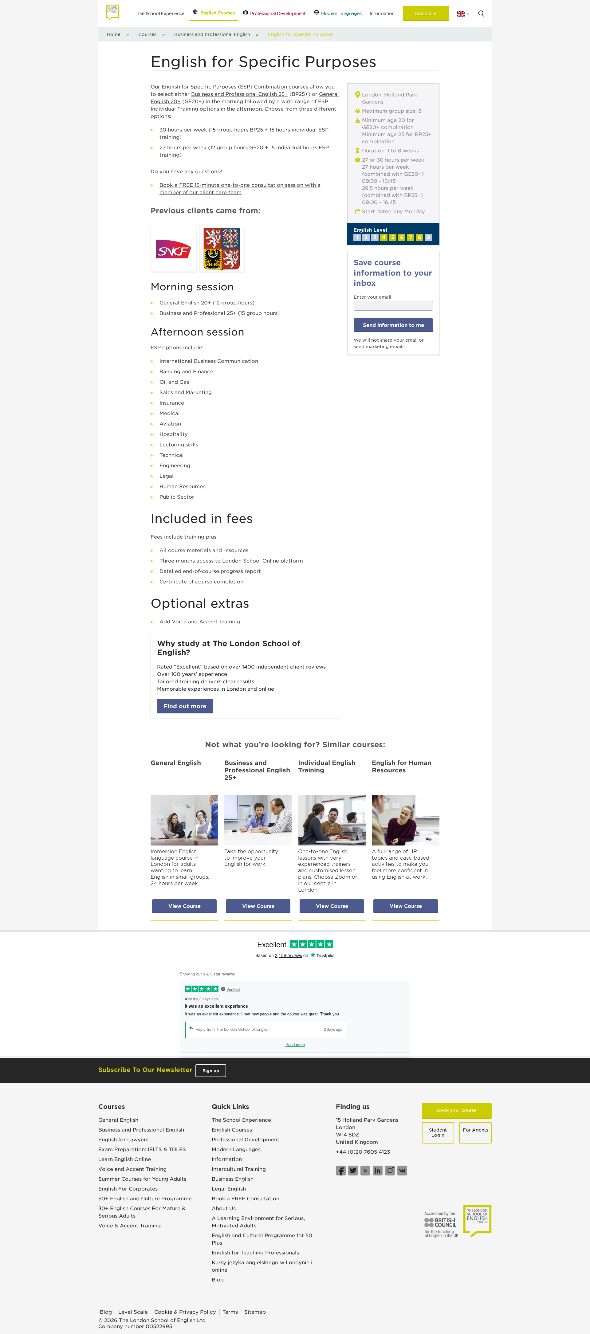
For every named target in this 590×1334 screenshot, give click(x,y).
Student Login (438, 1133)
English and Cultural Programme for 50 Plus (262, 1239)
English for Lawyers (123, 1140)
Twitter (353, 1170)
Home (113, 34)
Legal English (229, 1189)
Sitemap (255, 1312)
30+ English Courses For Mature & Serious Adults (142, 1212)
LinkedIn (378, 1170)
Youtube (365, 1170)
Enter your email (372, 297)
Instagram (390, 1170)
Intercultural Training (239, 1169)
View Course (184, 906)
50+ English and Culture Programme (145, 1199)
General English (118, 1120)
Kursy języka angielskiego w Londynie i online (262, 1266)
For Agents (475, 1130)
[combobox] (461, 14)
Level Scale (133, 1312)
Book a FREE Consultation (245, 1199)
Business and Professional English (212, 34)
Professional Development (276, 13)
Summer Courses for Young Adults (142, 1179)
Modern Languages (340, 13)
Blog (218, 1280)
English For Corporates (128, 1189)
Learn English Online (124, 1159)
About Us (224, 1208)
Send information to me (393, 325)
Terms (230, 1312)
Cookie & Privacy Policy (185, 1312)
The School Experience (160, 13)
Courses (147, 34)
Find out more (185, 706)
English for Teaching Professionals (255, 1253)
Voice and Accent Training (206, 622)
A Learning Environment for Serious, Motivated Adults (258, 1222)
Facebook (341, 1170)
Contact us (426, 13)
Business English (233, 1179)
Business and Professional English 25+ (239, 94)
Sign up (211, 1070)
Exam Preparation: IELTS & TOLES (142, 1149)
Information (382, 13)
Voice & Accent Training (129, 1226)
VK (402, 1170)
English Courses (216, 12)
